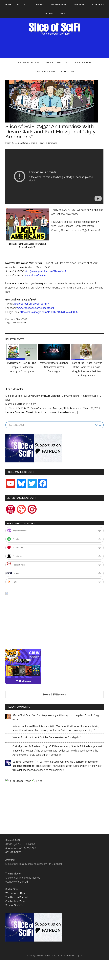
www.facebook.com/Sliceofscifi (35, 307)
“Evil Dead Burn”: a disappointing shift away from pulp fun (52, 715)
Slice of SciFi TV (14, 905)
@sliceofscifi (21, 303)
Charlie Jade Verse (15, 901)
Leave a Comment (48, 143)
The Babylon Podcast (16, 897)
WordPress (69, 955)
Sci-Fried (23, 881)
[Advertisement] (57, 46)
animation (21, 322)
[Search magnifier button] (100, 425)
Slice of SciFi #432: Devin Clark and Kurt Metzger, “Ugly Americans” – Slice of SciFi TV (53, 395)
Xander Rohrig (20, 737)
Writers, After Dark (15, 893)
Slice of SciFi (54, 28)
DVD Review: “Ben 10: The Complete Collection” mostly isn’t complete (21, 367)
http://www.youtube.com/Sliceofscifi (45, 271)
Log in (79, 955)
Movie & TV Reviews (54, 694)
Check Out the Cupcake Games (49, 737)
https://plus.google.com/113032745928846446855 (48, 312)
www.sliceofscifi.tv (35, 275)
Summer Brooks (29, 143)
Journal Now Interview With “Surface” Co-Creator (51, 726)
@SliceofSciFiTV (39, 303)
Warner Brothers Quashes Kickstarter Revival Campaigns (54, 367)
